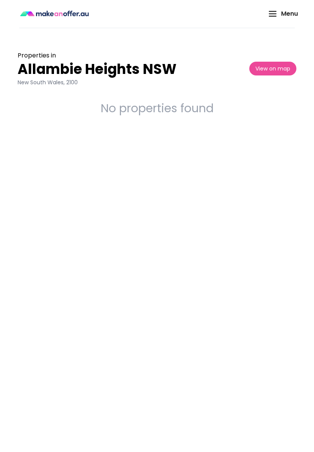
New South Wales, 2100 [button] (48, 82)
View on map (272, 68)
